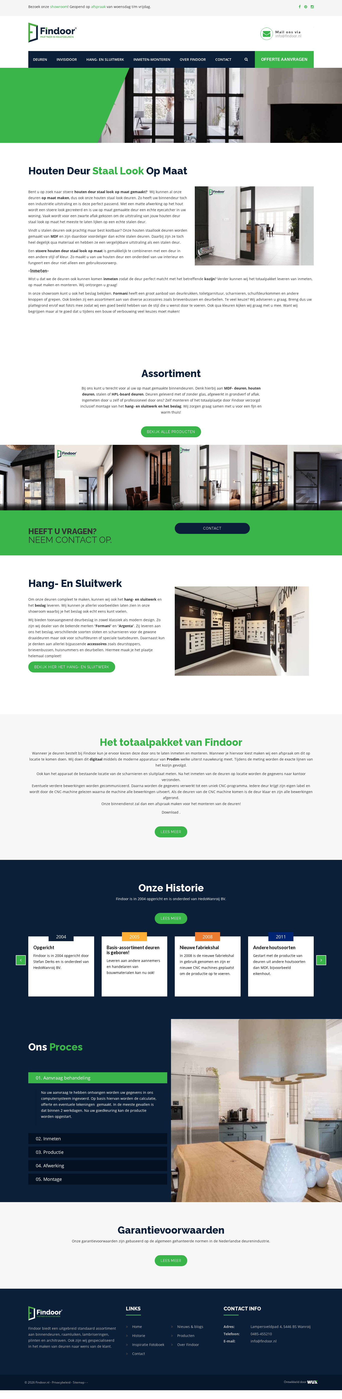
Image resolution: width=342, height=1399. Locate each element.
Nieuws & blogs (190, 1326)
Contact (223, 59)
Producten (186, 1335)
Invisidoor (67, 59)
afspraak (98, 6)
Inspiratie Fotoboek (148, 1344)
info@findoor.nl (264, 1341)
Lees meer (171, 832)
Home (137, 1326)
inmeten (110, 278)
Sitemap (78, 1382)
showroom (59, 6)
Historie (138, 1335)
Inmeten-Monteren (151, 59)
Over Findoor (193, 59)
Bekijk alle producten (171, 432)
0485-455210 (261, 1333)
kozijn (209, 278)
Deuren (40, 59)
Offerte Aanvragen (284, 59)
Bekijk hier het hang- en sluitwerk (71, 667)
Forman (102, 625)
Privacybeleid (61, 1382)
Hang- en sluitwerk (105, 59)
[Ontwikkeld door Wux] (312, 1382)
